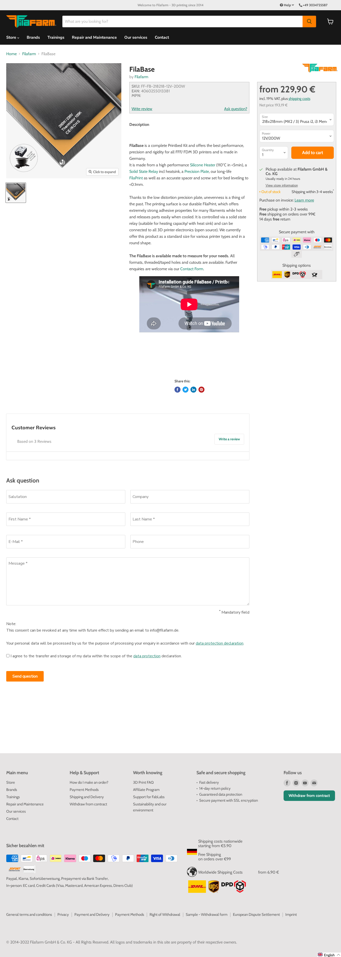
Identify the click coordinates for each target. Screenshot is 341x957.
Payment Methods (84, 789)
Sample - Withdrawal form (206, 914)
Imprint (291, 914)
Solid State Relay (143, 171)
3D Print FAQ (143, 782)
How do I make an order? (89, 782)
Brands (33, 37)
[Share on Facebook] (177, 390)
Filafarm (29, 54)
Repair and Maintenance (94, 37)
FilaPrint (136, 178)
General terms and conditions (29, 914)
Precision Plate (196, 171)
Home (11, 54)
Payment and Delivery (92, 914)
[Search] (309, 21)
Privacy (63, 914)
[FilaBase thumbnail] (16, 193)
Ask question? (235, 109)
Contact (162, 37)
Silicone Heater (202, 165)
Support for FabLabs (149, 797)
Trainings (55, 37)
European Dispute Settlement (256, 914)
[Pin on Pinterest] (201, 390)
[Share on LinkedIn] (193, 390)
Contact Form (191, 268)
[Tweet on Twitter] (185, 390)
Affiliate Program (146, 789)
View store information (282, 185)
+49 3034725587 (315, 5)
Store (10, 782)
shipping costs (299, 98)
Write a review (229, 439)
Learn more (304, 200)
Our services (135, 37)
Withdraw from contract (88, 804)
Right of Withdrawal (165, 914)
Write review (142, 109)
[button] (329, 955)
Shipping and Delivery (87, 797)
